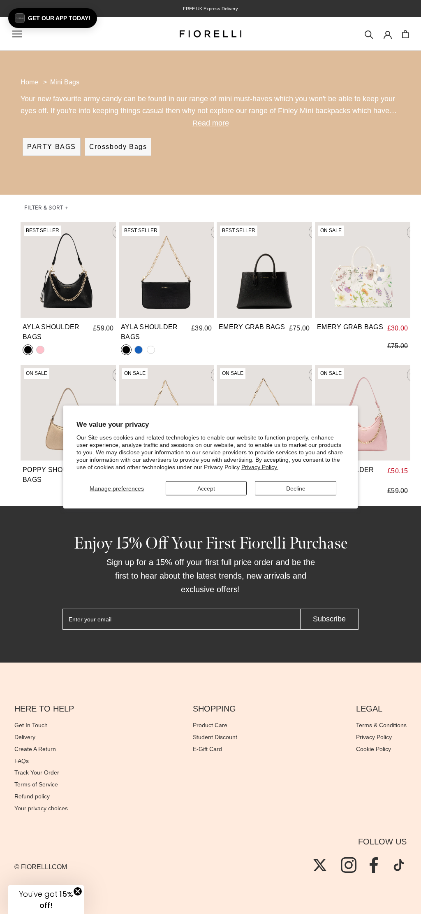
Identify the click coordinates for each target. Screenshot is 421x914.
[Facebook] (374, 865)
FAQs (21, 761)
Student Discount (215, 737)
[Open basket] (405, 34)
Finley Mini (295, 111)
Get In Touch (31, 725)
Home (29, 82)
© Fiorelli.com (40, 866)
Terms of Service (36, 784)
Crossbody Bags (118, 146)
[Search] (369, 34)
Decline (295, 488)
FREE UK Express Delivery (210, 8)
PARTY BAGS (51, 146)
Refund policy (32, 796)
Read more (210, 123)
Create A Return (35, 749)
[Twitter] (320, 865)
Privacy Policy (374, 737)
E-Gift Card (207, 749)
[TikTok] (399, 865)
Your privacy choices (41, 808)
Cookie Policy (373, 749)
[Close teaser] (78, 891)
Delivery (24, 737)
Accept (206, 488)
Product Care (210, 725)
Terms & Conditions (381, 725)
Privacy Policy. (259, 467)
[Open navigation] (17, 33)
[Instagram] (348, 865)
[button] (46, 207)
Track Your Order (36, 772)
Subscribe (329, 619)
